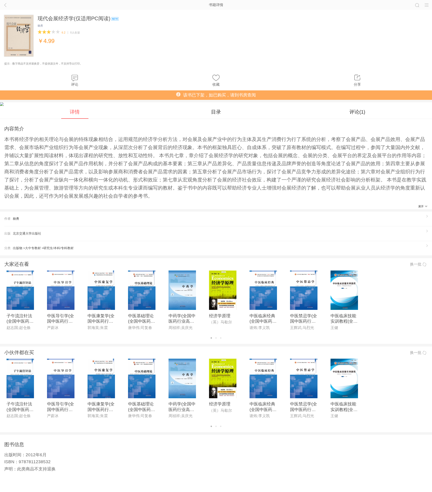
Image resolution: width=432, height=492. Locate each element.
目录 (216, 112)
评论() (357, 112)
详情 (75, 112)
